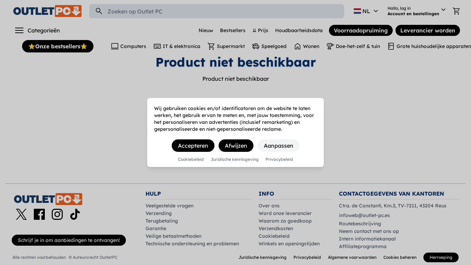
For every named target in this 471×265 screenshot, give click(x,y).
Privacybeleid (279, 159)
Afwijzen (236, 145)
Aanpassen (278, 145)
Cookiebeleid (191, 159)
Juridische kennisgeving (235, 159)
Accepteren (193, 145)
